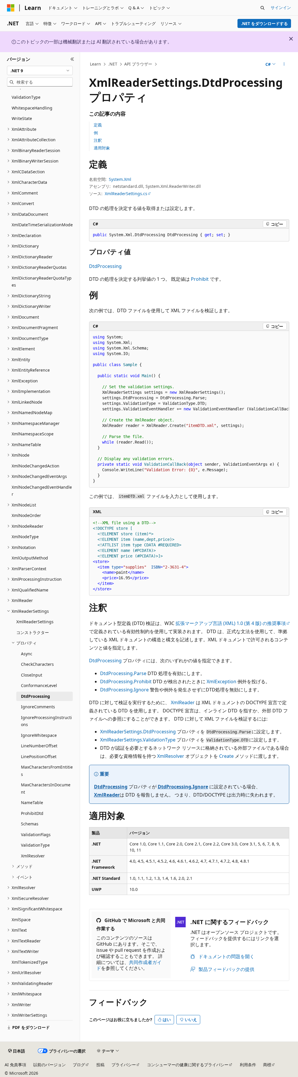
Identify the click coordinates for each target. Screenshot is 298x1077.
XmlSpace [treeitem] (21, 919)
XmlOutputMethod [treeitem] (30, 558)
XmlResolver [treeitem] (33, 856)
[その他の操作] (284, 64)
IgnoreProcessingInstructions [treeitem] (46, 721)
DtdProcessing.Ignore (124, 689)
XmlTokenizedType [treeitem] (30, 962)
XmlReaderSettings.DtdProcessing (138, 731)
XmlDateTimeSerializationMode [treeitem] (42, 224)
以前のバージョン (49, 1064)
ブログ (79, 1064)
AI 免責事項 (15, 1064)
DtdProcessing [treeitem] (35, 696)
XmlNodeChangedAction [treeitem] (35, 466)
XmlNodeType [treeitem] (25, 536)
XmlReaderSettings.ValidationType (137, 740)
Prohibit (200, 279)
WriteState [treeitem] (22, 118)
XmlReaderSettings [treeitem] (35, 621)
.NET (112, 64)
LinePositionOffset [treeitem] (38, 756)
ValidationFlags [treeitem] (36, 834)
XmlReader (183, 702)
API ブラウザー (138, 64)
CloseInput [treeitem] (31, 675)
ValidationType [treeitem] (26, 97)
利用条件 (248, 1064)
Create (226, 756)
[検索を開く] (262, 8)
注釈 (98, 140)
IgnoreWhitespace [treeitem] (39, 735)
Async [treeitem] (26, 653)
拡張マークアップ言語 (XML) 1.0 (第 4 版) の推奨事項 (230, 623)
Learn (95, 64)
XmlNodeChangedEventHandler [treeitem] (42, 490)
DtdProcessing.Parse (123, 673)
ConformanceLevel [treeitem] (39, 685)
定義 (98, 125)
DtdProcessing (105, 266)
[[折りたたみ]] (72, 59)
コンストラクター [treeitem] (32, 632)
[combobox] (40, 70)
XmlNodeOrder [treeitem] (26, 515)
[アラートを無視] (291, 38)
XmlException (221, 681)
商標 (267, 1064)
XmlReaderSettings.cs (126, 193)
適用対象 (102, 148)
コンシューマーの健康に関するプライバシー (187, 1064)
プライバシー (123, 1064)
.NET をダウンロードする (264, 23)
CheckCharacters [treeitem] (37, 664)
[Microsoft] (11, 8)
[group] (189, 409)
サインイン (281, 7)
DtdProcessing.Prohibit (126, 681)
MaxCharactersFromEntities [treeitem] (47, 770)
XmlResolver (170, 756)
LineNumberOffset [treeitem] (39, 745)
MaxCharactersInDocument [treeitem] (45, 788)
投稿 (100, 1064)
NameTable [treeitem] (32, 802)
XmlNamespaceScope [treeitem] (33, 434)
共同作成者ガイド (129, 965)
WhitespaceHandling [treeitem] (32, 108)
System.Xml (120, 179)
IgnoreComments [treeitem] (38, 706)
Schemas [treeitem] (29, 824)
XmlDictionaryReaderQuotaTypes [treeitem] (42, 281)
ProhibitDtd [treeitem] (32, 813)
